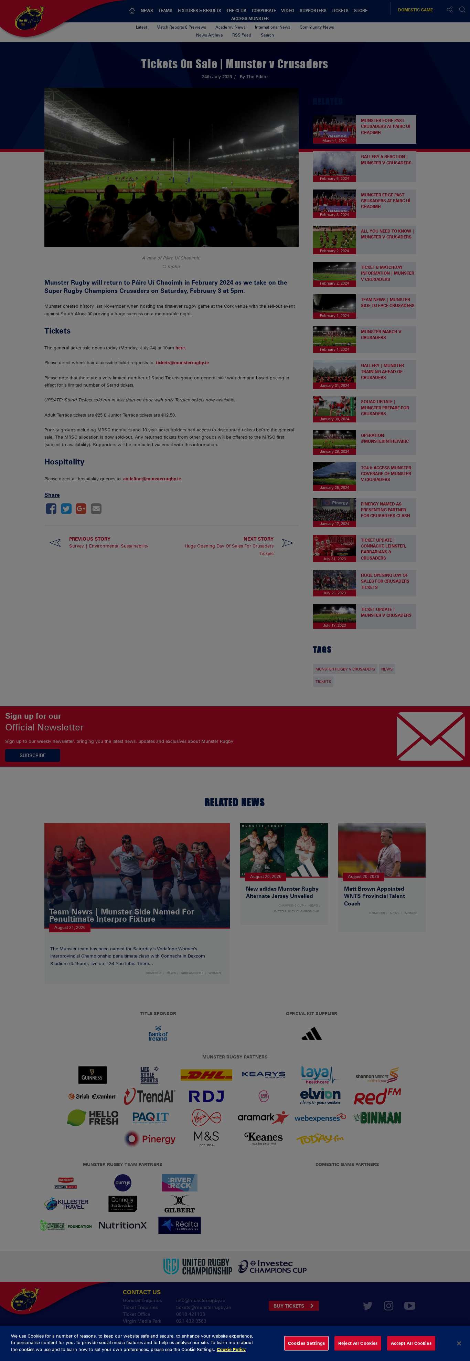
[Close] (459, 1343)
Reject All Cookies (357, 1343)
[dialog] (235, 1343)
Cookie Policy (231, 1349)
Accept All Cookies (411, 1343)
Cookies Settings (306, 1343)
